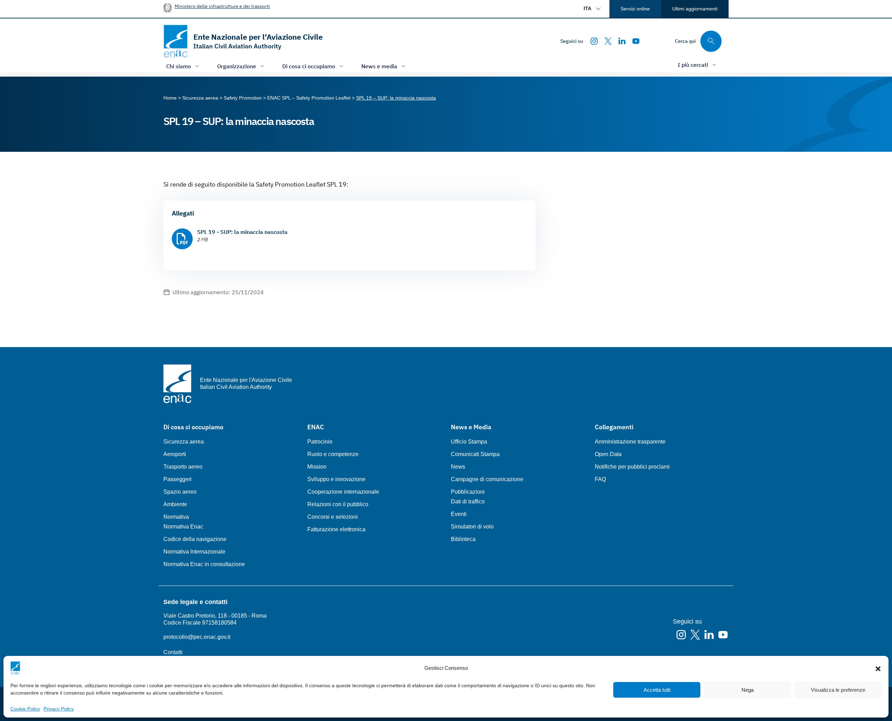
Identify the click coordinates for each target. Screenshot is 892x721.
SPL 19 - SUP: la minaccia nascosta (242, 231)
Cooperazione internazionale (343, 492)
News (458, 467)
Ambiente (175, 504)
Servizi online (635, 8)
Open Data (608, 454)
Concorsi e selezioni (332, 517)
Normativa (176, 517)
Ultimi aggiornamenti (694, 8)
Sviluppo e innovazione (336, 479)
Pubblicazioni (468, 492)
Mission (316, 467)
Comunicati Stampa (475, 454)
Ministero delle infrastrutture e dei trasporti (222, 6)
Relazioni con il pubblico (337, 504)
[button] (878, 668)
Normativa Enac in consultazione (204, 564)
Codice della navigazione (194, 539)
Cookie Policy (25, 709)
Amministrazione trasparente (630, 442)
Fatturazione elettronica (336, 529)
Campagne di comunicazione (487, 479)
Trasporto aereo (182, 467)
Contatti (173, 652)
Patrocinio (319, 442)
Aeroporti (174, 454)
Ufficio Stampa (469, 442)
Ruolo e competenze (333, 454)
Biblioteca (463, 539)
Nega (747, 690)
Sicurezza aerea (183, 442)
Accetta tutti (657, 690)
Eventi (459, 514)
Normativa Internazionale (194, 552)
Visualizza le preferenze (838, 690)
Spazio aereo (180, 492)
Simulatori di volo (472, 527)
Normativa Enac (183, 527)
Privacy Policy (59, 709)
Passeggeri (177, 479)
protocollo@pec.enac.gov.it (196, 637)
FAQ (600, 479)
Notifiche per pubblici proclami (632, 467)
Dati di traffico (468, 501)
